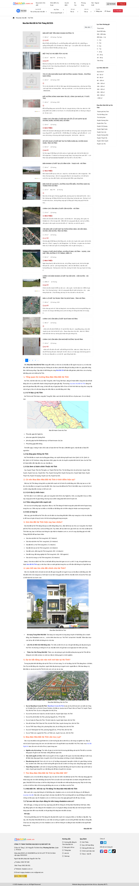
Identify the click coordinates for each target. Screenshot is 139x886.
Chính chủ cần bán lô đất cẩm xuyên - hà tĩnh (61, 208)
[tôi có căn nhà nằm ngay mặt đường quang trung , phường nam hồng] (31, 81)
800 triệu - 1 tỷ (101, 37)
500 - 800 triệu (101, 34)
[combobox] (38, 11)
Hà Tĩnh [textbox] (56, 9)
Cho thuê (23, 11)
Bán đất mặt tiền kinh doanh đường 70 (58, 33)
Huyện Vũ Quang (102, 126)
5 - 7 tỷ (99, 49)
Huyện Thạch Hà (102, 138)
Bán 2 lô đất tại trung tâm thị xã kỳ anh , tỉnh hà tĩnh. (64, 298)
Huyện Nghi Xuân (102, 129)
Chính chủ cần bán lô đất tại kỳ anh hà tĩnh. (60, 319)
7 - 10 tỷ (99, 52)
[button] (108, 4)
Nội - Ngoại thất (95, 4)
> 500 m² (99, 98)
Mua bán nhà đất (40, 4)
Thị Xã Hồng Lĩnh (102, 114)
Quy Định (83, 839)
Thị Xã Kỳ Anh (101, 117)
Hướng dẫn (66, 839)
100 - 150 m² (101, 83)
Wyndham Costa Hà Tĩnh (56, 706)
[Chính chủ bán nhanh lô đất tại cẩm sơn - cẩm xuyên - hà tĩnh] (31, 283)
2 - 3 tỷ (99, 43)
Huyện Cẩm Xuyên (102, 141)
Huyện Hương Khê (102, 135)
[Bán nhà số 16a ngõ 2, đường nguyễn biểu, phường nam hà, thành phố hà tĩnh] (31, 191)
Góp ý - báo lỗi (86, 854)
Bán (18, 11)
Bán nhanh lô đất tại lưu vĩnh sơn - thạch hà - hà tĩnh (64, 163)
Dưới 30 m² (100, 71)
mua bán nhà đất (28, 795)
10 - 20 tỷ (100, 54)
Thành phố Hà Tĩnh (103, 111)
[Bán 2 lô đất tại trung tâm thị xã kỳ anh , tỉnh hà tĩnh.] (31, 305)
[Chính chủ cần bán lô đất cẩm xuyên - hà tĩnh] (31, 216)
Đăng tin (122, 4)
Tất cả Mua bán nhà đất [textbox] (37, 11)
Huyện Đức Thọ (101, 123)
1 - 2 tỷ (99, 40)
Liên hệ (66, 853)
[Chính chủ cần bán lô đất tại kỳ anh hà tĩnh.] (31, 326)
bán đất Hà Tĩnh (32, 564)
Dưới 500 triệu (101, 31)
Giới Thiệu (85, 842)
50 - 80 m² (100, 77)
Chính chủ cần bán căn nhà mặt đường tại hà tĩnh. (63, 339)
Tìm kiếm (119, 10)
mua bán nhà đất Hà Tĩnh (77, 383)
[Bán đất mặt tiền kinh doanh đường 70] (31, 40)
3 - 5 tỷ (99, 46)
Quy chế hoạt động (88, 845)
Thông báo (67, 850)
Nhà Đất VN (60, 370)
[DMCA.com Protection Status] (20, 877)
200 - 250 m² (101, 89)
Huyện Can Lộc (101, 132)
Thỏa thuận (100, 28)
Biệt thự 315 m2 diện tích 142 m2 (55, 53)
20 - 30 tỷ (100, 57)
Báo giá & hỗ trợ (69, 847)
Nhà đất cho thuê (54, 4)
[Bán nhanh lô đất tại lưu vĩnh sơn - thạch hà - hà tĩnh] (31, 171)
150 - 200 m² (101, 86)
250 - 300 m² (101, 92)
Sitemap (66, 856)
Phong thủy (83, 4)
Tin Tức (75, 4)
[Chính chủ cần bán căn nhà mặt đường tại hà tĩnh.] (31, 347)
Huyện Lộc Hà (101, 144)
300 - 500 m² (101, 95)
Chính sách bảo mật (88, 851)
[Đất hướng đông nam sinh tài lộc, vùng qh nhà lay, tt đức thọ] (31, 104)
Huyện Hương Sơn (102, 120)
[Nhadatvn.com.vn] (23, 5)
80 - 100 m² (100, 80)
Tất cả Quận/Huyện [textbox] (56, 13)
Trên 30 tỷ (100, 60)
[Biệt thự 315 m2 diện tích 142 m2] (31, 61)
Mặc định (88, 27)
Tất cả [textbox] (72, 11)
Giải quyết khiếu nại (88, 848)
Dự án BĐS (67, 4)
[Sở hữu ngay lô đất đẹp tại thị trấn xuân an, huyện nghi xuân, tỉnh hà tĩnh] (31, 148)
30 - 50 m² (100, 74)
